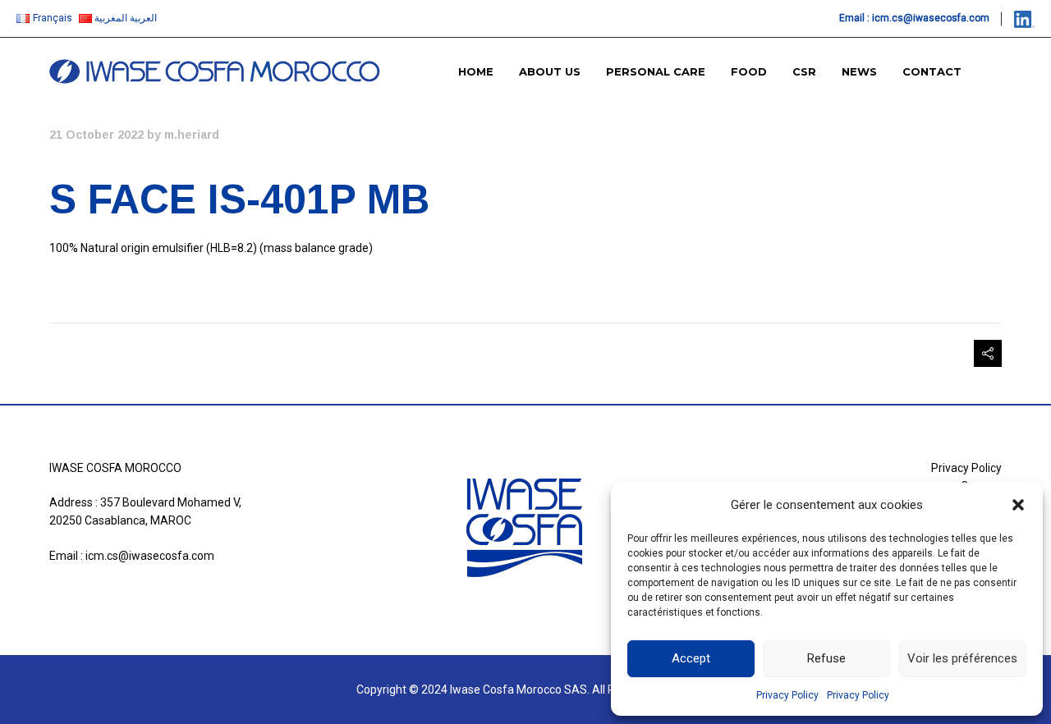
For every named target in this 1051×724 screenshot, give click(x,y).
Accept (691, 658)
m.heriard (191, 134)
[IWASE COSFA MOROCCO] (214, 71)
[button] (1018, 505)
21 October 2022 (96, 134)
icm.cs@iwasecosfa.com (930, 18)
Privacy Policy (787, 695)
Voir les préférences (962, 658)
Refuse (826, 658)
